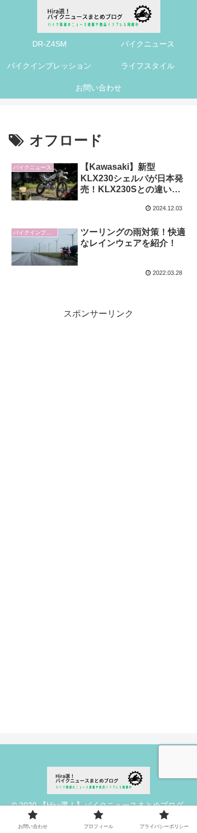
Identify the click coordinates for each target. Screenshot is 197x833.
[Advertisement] (98, 420)
